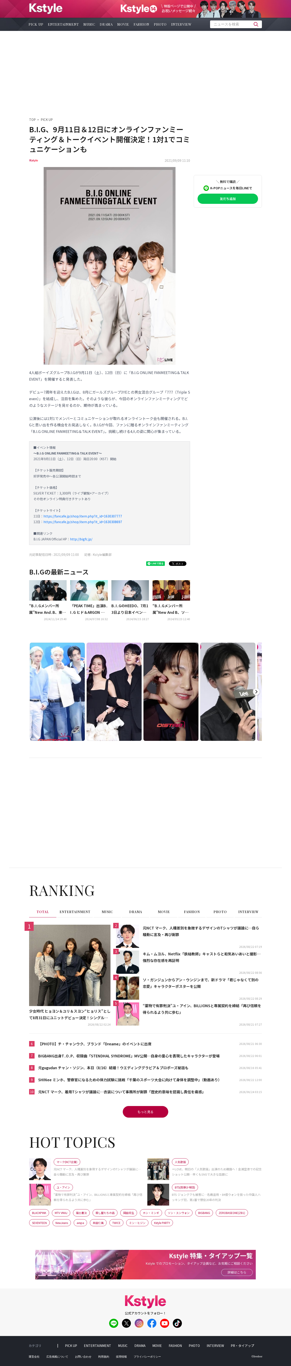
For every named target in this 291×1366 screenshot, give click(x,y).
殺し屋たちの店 (105, 1213)
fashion (141, 24)
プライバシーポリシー (147, 1356)
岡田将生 (128, 1213)
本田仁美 (98, 1223)
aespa (80, 1223)
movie (123, 24)
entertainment (63, 24)
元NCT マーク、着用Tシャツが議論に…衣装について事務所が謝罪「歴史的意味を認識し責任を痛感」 (122, 1091)
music (89, 24)
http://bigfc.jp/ (81, 539)
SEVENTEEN (39, 1223)
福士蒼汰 (81, 1213)
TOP (32, 119)
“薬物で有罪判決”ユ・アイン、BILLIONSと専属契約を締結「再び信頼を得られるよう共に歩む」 (202, 1009)
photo (160, 24)
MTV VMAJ (61, 1213)
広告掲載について (57, 1356)
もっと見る (145, 1111)
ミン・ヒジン (137, 1223)
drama (106, 24)
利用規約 (103, 1356)
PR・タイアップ (242, 1345)
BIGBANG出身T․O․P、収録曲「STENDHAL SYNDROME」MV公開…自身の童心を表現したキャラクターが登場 (129, 1056)
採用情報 (121, 1356)
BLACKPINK (39, 1213)
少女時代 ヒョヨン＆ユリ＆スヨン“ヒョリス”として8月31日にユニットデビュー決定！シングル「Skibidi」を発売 (69, 1014)
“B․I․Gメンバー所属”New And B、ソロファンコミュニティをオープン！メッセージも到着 (171, 609)
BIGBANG (204, 1213)
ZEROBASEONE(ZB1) (232, 1213)
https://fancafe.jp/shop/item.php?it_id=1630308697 (82, 521)
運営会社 (34, 1356)
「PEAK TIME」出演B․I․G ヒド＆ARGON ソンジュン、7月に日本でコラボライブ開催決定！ (89, 609)
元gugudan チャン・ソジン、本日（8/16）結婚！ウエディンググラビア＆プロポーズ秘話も (113, 1067)
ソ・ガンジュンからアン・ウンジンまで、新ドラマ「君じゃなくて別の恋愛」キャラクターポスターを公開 (200, 983)
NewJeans (61, 1223)
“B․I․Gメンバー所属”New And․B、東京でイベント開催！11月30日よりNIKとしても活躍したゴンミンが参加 (47, 609)
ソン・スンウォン (179, 1213)
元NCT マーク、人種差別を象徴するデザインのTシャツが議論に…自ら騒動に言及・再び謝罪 (201, 931)
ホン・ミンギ (151, 1213)
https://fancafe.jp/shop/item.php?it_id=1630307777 (82, 516)
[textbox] (236, 24)
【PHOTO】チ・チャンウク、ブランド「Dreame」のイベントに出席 (94, 1043)
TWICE (116, 1223)
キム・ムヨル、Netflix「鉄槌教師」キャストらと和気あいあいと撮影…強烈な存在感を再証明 (202, 957)
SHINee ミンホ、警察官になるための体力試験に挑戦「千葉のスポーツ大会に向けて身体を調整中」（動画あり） (130, 1079)
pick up (36, 24)
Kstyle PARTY (162, 1223)
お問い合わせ (83, 1356)
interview (181, 24)
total (43, 912)
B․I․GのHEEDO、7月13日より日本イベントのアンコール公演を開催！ (129, 609)
